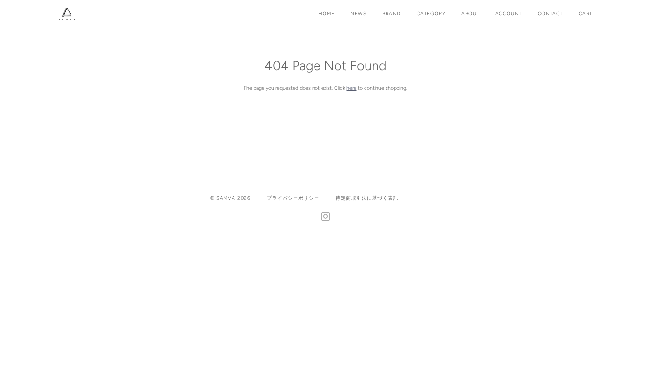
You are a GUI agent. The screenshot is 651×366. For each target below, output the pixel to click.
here (351, 88)
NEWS (358, 13)
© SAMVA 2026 (230, 198)
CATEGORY (431, 13)
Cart (585, 13)
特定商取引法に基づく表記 (367, 198)
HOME (326, 13)
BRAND (391, 13)
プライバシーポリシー (293, 198)
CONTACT (550, 13)
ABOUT (470, 13)
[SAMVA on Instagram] (326, 218)
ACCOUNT (508, 13)
